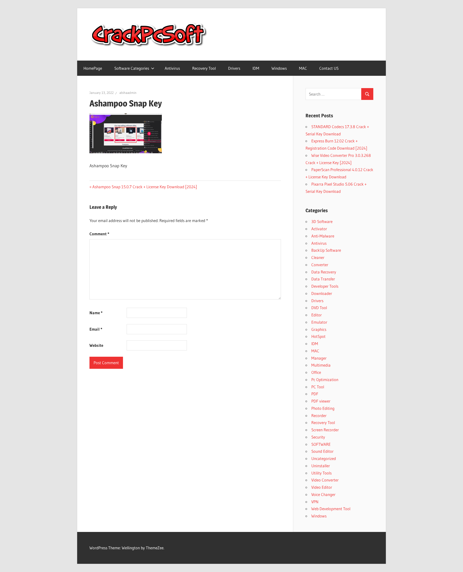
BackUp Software (326, 250)
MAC (303, 68)
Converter (319, 264)
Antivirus (172, 68)
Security (318, 436)
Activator (319, 228)
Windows (279, 68)
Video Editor (321, 487)
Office (316, 372)
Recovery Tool (204, 68)
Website (96, 345)
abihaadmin (127, 93)
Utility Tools (321, 472)
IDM (255, 68)
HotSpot (318, 336)
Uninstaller (320, 465)
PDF (314, 393)
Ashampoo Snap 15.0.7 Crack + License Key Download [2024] (144, 186)
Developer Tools (324, 286)
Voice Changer (323, 494)
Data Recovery (323, 271)
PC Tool (317, 386)
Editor (316, 314)
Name (95, 312)
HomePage (92, 68)
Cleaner (317, 257)
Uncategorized (323, 458)
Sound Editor (322, 451)
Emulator (319, 322)
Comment (99, 233)
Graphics (318, 329)
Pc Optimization (324, 379)
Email (95, 329)
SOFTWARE (321, 444)
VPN (315, 501)
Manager (319, 358)
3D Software (322, 221)
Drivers (234, 68)
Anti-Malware (322, 235)
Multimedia (321, 365)
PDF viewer (320, 401)
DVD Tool (319, 307)
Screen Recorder (325, 429)
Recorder (319, 415)
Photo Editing (322, 408)
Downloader (321, 293)
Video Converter (325, 479)
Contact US (329, 68)
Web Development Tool (330, 508)
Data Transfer (323, 278)
